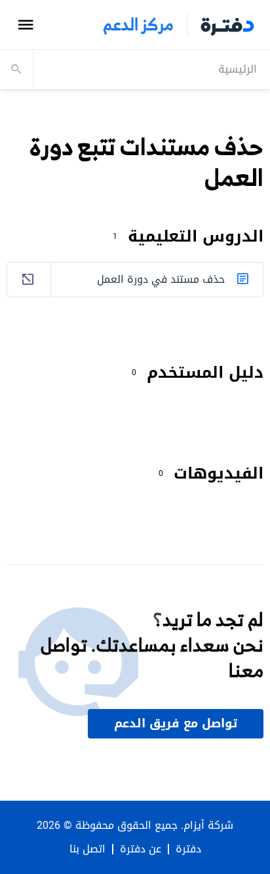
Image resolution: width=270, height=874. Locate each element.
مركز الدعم (138, 24)
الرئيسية (237, 69)
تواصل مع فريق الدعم (175, 723)
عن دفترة (140, 849)
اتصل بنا (87, 849)
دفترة (188, 849)
